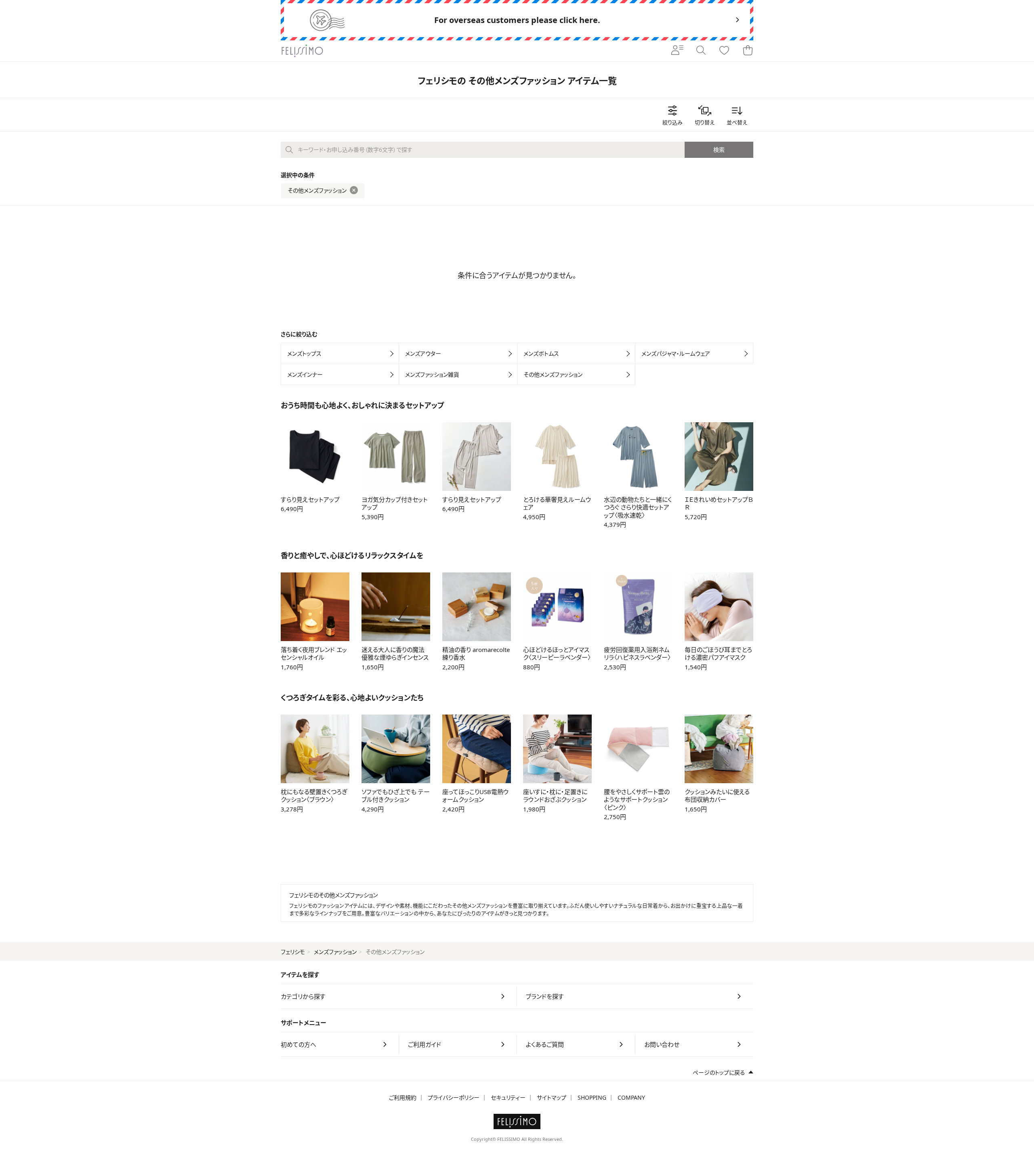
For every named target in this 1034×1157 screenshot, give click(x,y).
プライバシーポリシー (453, 1097)
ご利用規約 (402, 1097)
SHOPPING (592, 1097)
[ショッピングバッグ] (747, 50)
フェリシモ (293, 952)
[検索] (700, 50)
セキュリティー (508, 1097)
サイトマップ (551, 1097)
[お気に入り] (724, 50)
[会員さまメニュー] (677, 50)
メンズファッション (335, 952)
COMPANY (631, 1097)
